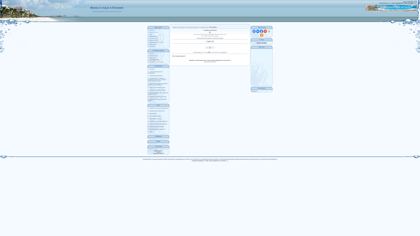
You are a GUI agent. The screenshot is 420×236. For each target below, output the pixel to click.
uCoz (226, 160)
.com (254, 91)
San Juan (152, 53)
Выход (116, 11)
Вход (120, 11)
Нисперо (152, 69)
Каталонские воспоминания (157, 129)
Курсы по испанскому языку (157, 87)
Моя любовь (153, 113)
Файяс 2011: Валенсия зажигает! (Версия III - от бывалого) (158, 84)
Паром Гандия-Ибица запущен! (158, 123)
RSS (415, 3)
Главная (94, 11)
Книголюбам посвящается (157, 126)
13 (212, 52)
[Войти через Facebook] (261, 31)
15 (216, 52)
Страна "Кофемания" (155, 116)
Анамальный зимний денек (157, 110)
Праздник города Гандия (156, 61)
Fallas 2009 (153, 57)
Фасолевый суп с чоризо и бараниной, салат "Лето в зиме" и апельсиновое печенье (157, 79)
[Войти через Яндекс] (265, 31)
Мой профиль (101, 11)
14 (214, 52)
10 (207, 52)
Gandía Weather (262, 43)
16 (217, 52)
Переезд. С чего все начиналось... (159, 108)
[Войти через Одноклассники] (261, 35)
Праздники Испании (191, 27)
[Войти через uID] (254, 31)
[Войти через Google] (269, 31)
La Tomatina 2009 (154, 59)
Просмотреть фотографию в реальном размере (210, 38)
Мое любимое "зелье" (156, 118)
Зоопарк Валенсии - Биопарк (158, 90)
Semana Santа (153, 55)
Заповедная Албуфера (156, 75)
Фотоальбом (181, 27)
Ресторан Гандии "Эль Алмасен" (159, 121)
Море (151, 131)
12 (211, 52)
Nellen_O (217, 36)
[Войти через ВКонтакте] (257, 31)
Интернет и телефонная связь (158, 96)
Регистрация (109, 11)
